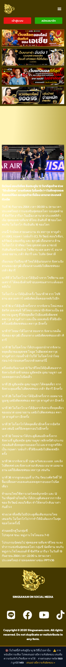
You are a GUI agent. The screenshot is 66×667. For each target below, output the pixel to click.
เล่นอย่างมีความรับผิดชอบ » (40, 662)
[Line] (11, 615)
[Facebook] (27, 615)
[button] (59, 9)
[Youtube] (44, 615)
